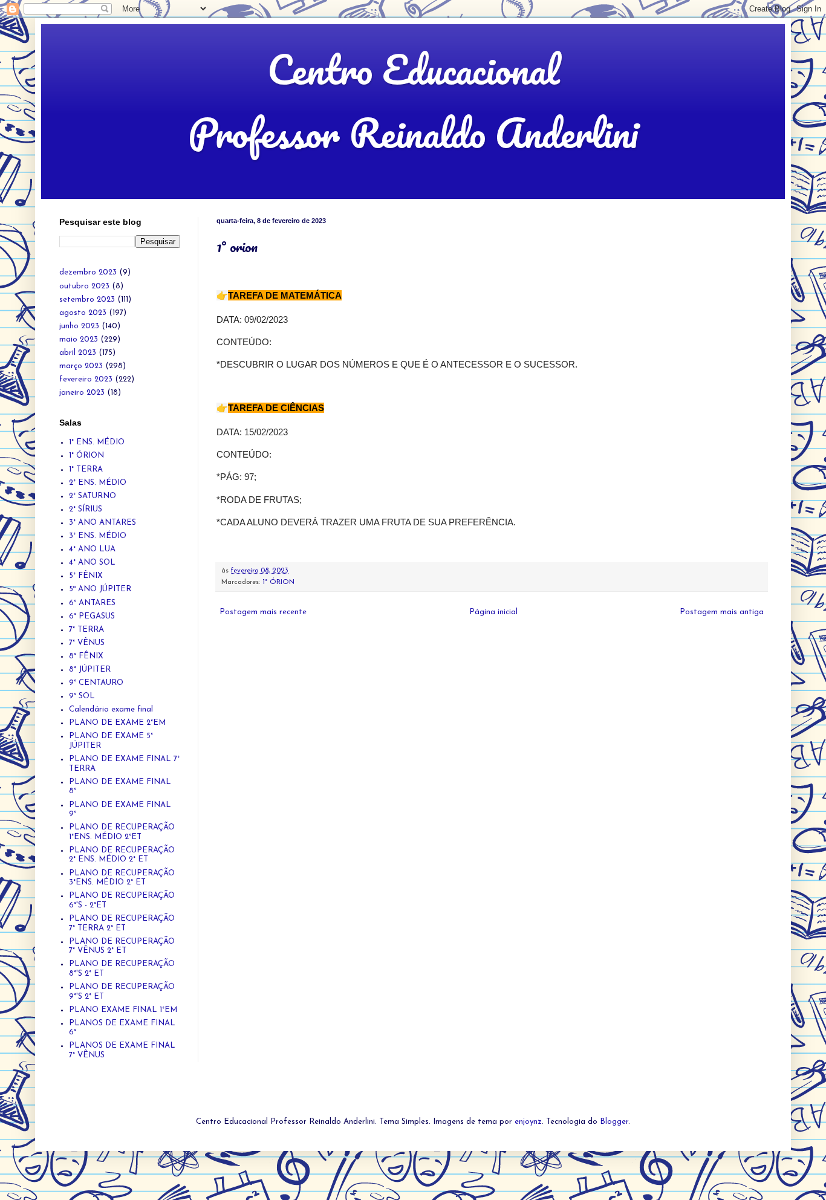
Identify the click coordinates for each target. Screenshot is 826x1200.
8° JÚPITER (90, 669)
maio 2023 (78, 339)
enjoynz (528, 1122)
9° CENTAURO (96, 683)
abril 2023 (77, 353)
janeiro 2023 (82, 393)
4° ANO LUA (92, 549)
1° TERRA (86, 469)
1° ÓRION (278, 582)
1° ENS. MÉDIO (97, 442)
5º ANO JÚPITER (100, 589)
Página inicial (493, 612)
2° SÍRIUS (85, 509)
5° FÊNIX (86, 576)
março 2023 (81, 366)
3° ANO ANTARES (102, 523)
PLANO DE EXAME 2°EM (117, 723)
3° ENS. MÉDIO (97, 536)
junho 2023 (79, 326)
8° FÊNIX (86, 656)
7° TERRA (86, 630)
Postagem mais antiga (722, 612)
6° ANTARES (92, 603)
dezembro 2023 (88, 272)
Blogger (614, 1122)
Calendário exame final (111, 709)
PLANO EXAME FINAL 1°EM (123, 1010)
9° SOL (82, 696)
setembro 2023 (87, 299)
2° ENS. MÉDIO (97, 483)
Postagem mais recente (263, 612)
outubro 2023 (84, 286)
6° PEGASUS (92, 616)
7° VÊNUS (87, 643)
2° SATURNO (92, 496)
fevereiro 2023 (85, 379)
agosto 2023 (82, 313)
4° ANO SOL (92, 562)
